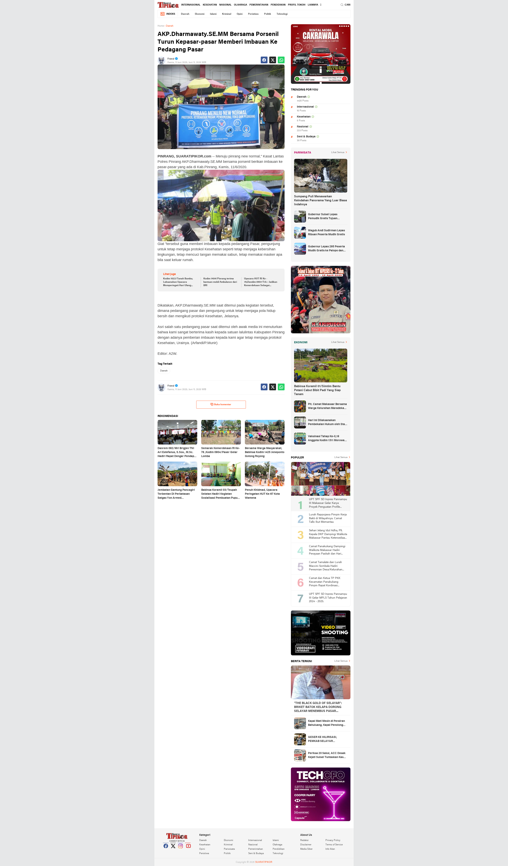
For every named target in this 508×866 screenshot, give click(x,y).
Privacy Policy (332, 840)
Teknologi (282, 14)
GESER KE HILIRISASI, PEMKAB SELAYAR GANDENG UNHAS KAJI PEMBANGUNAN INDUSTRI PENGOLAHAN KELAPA (326, 739)
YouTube (188, 851)
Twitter (173, 851)
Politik (267, 14)
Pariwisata (229, 849)
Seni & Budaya (306, 136)
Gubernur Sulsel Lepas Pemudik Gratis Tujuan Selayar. (322, 217)
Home (161, 26)
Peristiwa (253, 14)
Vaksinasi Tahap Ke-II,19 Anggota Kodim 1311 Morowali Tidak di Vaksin (327, 439)
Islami (213, 14)
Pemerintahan (258, 5)
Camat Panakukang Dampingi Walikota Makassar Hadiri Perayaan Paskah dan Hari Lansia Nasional (327, 550)
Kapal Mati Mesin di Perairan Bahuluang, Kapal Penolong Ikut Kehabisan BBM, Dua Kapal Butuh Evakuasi (326, 723)
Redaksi (304, 840)
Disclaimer (305, 845)
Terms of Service (334, 845)
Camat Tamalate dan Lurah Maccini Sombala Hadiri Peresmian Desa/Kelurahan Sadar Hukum (325, 566)
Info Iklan (330, 849)
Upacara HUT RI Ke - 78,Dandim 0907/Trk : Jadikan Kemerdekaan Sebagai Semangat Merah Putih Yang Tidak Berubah (260, 282)
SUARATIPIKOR (263, 862)
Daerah (185, 14)
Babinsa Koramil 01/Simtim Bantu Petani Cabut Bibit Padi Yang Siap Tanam (317, 390)
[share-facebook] (264, 60)
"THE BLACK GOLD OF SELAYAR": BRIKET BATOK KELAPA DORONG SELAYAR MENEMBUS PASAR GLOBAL (318, 707)
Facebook (166, 851)
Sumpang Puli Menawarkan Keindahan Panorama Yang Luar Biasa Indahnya (320, 200)
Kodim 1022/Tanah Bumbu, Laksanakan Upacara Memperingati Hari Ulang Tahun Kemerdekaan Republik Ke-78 (180, 282)
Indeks (170, 14)
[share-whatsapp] (281, 60)
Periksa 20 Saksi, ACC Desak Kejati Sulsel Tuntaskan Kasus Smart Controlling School (327, 755)
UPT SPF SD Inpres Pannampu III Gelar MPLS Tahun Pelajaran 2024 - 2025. (328, 598)
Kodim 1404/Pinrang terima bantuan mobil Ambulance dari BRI (220, 282)
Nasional (225, 5)
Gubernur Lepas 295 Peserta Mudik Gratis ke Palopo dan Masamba (326, 249)
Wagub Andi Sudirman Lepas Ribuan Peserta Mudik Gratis (326, 232)
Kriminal (226, 14)
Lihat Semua (337, 152)
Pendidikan (278, 5)
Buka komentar (222, 404)
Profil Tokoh (296, 5)
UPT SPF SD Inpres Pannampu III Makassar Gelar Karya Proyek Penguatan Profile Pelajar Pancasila (328, 503)
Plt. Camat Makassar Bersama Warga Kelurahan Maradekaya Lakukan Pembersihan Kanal (327, 406)
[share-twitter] (272, 60)
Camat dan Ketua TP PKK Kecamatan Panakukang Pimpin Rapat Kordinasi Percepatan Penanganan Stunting (324, 582)
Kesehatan (210, 5)
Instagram (181, 851)
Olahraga (240, 5)
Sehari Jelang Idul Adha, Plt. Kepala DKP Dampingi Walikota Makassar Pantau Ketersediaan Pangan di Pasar (328, 534)
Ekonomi (199, 14)
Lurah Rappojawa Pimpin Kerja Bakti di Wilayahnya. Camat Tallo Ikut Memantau (328, 518)
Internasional (190, 5)
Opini (239, 14)
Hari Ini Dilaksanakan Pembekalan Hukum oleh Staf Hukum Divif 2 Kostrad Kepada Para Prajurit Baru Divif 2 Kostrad (327, 422)
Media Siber (306, 849)
